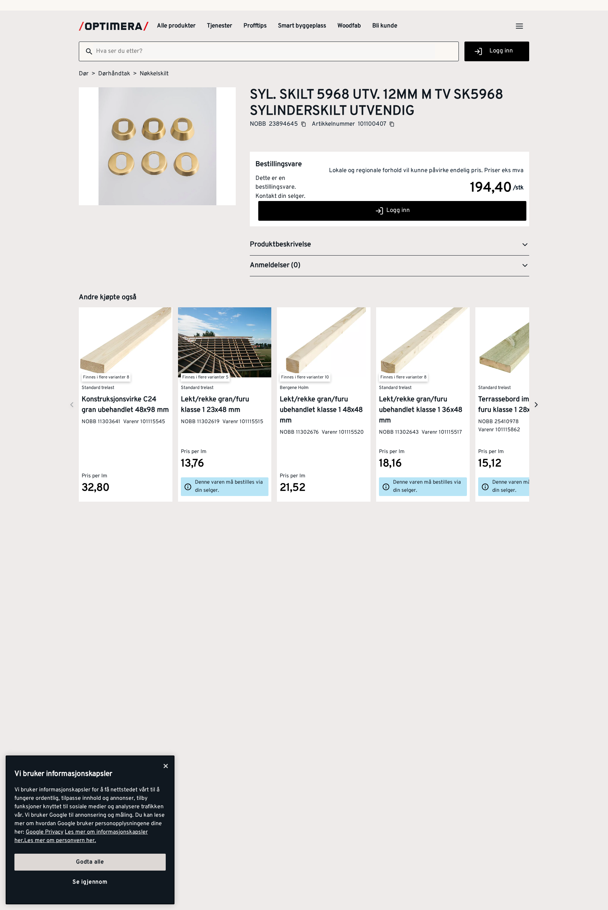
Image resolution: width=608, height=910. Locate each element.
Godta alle (90, 862)
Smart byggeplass (302, 26)
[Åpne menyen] (519, 26)
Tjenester (219, 26)
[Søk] (86, 51)
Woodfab (349, 26)
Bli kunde (384, 26)
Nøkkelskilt (154, 74)
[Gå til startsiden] (113, 26)
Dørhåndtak (114, 74)
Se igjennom (90, 882)
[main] (90, 829)
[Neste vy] (72, 405)
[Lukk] (165, 766)
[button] (389, 245)
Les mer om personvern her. (60, 840)
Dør (84, 74)
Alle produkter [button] (176, 26)
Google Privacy (44, 832)
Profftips (255, 26)
